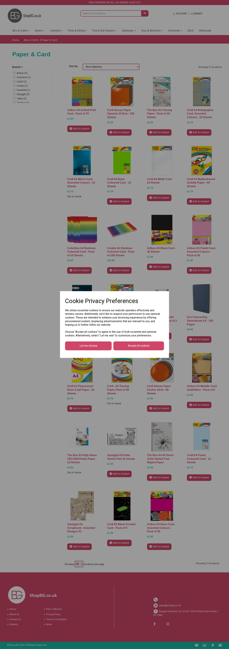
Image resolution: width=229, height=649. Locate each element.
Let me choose (88, 345)
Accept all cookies (139, 345)
